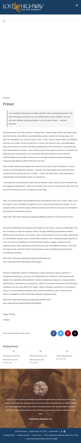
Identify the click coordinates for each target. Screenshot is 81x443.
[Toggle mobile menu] (77, 5)
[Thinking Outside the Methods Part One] (40, 351)
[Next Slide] (79, 398)
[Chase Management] (67, 351)
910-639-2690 (53, 431)
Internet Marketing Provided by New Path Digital (41, 439)
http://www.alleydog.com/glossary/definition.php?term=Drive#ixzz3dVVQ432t (43, 217)
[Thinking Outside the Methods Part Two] (14, 351)
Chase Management (64, 356)
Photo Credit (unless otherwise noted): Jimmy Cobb (61, 435)
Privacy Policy (36, 435)
